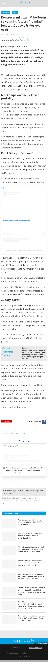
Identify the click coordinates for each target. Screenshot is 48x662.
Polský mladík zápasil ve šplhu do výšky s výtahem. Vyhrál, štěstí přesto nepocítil (31, 522)
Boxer (5, 433)
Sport (15, 13)
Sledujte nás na (22, 641)
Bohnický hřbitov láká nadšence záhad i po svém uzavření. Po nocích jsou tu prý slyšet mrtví (32, 563)
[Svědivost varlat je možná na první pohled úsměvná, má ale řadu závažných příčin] (9, 536)
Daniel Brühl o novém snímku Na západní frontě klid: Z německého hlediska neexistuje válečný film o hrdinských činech (31, 605)
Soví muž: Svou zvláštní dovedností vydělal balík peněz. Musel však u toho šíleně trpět (31, 618)
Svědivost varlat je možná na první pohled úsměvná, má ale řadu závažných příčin (31, 535)
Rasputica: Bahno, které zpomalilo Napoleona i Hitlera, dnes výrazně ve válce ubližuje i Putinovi (31, 576)
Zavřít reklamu (41, 643)
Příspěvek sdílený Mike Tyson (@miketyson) (24, 250)
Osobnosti (5, 13)
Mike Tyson (14, 433)
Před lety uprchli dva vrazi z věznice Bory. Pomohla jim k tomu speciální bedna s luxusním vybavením (31, 549)
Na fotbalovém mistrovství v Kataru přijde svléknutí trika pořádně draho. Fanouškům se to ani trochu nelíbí (31, 591)
